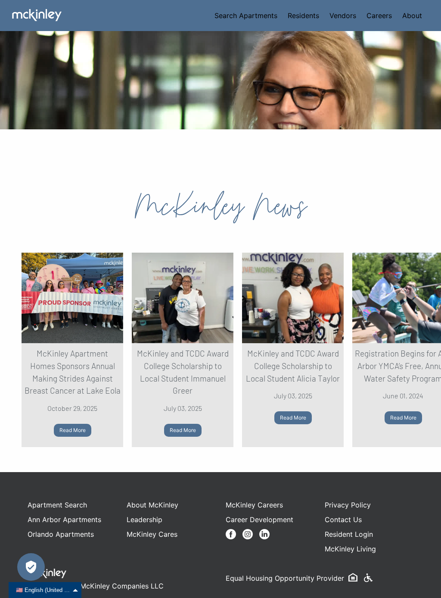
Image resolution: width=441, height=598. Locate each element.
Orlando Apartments (61, 534)
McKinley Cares (152, 534)
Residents (303, 15)
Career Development (259, 519)
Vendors (342, 15)
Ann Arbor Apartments (64, 519)
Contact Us (343, 519)
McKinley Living (350, 549)
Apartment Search (57, 505)
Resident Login (349, 534)
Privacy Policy (348, 505)
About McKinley (152, 505)
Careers (379, 15)
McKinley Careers (254, 505)
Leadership (144, 519)
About (412, 15)
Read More (72, 430)
